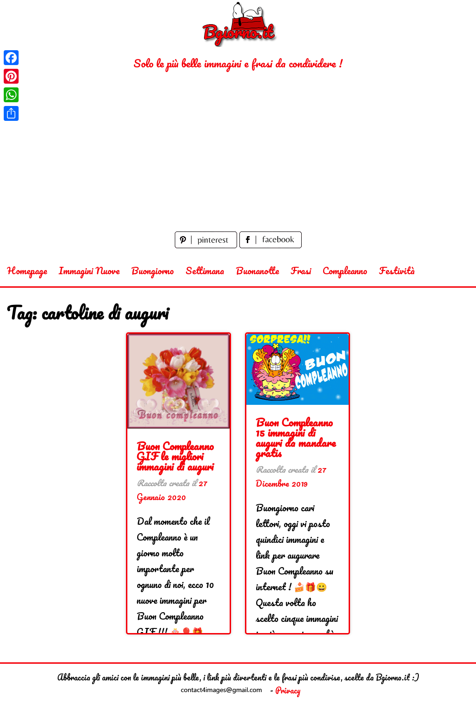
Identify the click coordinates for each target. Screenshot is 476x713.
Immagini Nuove (89, 270)
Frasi (301, 270)
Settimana (204, 270)
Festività (397, 270)
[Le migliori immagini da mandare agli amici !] (238, 23)
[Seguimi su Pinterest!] (207, 244)
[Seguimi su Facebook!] (270, 244)
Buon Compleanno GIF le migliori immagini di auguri (175, 455)
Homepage (27, 270)
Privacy (288, 690)
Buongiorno (152, 270)
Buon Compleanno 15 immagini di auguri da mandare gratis (296, 437)
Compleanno (345, 270)
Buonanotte (257, 270)
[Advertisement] (238, 159)
